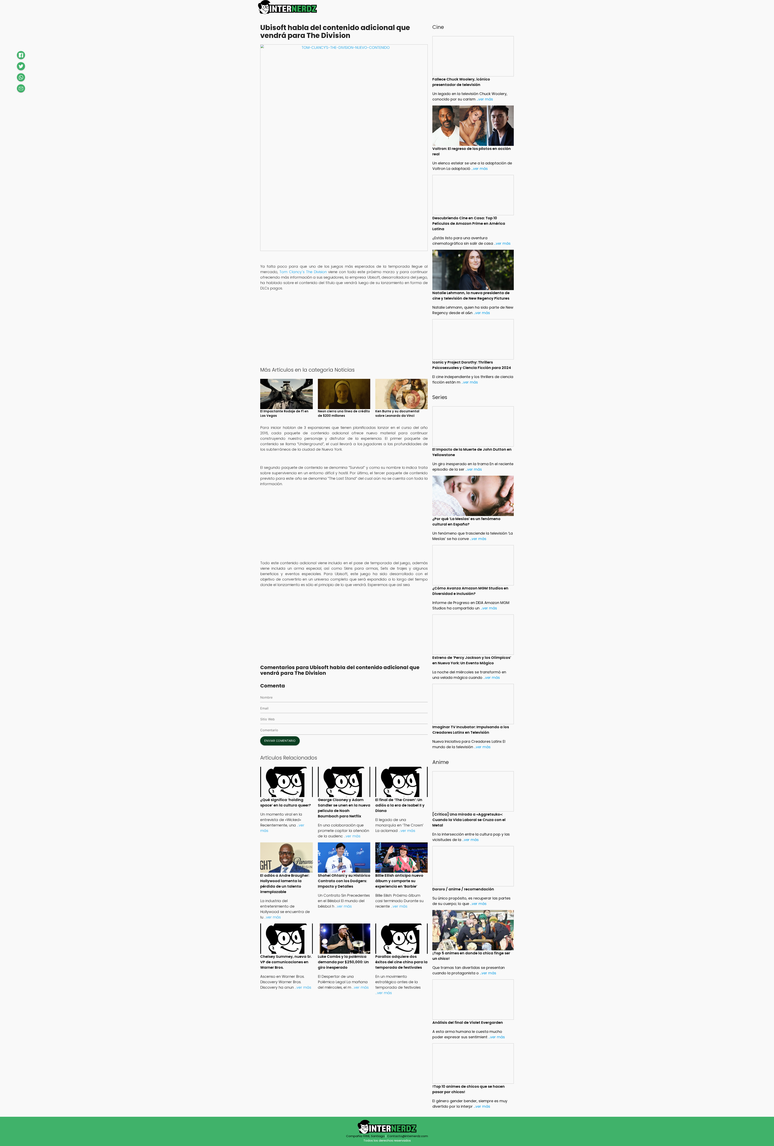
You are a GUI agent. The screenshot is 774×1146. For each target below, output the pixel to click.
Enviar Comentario (280, 740)
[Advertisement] (344, 333)
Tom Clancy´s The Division (303, 271)
